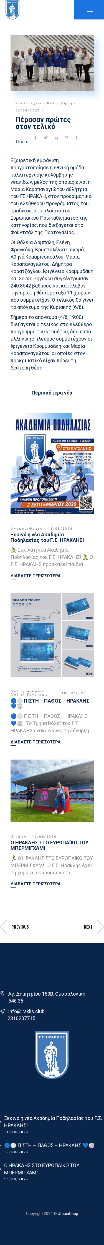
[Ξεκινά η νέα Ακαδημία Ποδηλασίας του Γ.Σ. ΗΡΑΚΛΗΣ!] (52, 462)
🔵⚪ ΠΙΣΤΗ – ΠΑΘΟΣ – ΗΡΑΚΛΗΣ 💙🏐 (50, 703)
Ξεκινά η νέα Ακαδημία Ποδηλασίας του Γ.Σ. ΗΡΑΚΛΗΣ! (47, 537)
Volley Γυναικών (29, 694)
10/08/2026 (74, 693)
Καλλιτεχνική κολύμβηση (44, 103)
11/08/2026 (60, 528)
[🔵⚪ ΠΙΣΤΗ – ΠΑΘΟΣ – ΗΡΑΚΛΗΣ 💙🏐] (52, 635)
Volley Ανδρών (27, 691)
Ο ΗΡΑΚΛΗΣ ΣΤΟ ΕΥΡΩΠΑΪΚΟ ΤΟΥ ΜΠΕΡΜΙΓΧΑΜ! (49, 845)
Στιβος (19, 837)
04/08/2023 (28, 110)
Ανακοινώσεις (27, 528)
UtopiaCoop (67, 1213)
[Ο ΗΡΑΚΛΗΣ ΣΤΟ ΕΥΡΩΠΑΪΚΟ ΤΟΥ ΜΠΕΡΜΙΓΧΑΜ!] (52, 791)
